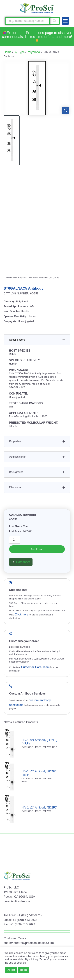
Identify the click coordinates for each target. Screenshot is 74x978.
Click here (21, 614)
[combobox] (27, 21)
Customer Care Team (35, 667)
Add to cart (37, 549)
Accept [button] (11, 969)
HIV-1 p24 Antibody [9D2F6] (39, 807)
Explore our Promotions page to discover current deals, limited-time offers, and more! (37, 35)
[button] (65, 21)
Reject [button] (23, 969)
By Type (19, 52)
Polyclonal (34, 52)
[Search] (55, 21)
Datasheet (23, 562)
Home (7, 52)
